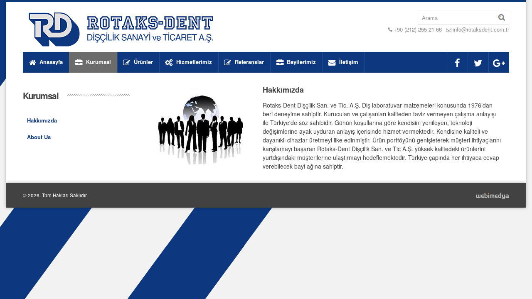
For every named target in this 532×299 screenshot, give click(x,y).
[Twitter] (478, 62)
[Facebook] (457, 62)
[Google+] (498, 62)
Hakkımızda (42, 120)
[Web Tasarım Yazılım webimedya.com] (492, 195)
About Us (39, 137)
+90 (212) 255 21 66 (418, 29)
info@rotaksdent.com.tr (481, 29)
